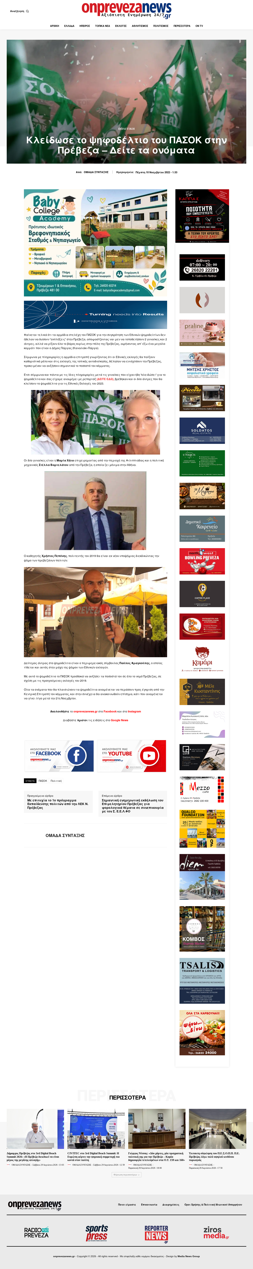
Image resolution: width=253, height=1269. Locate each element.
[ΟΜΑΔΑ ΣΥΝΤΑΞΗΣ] (32, 835)
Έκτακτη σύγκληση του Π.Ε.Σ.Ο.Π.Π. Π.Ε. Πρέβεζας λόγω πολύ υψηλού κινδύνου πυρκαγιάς (214, 1156)
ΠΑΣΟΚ (43, 780)
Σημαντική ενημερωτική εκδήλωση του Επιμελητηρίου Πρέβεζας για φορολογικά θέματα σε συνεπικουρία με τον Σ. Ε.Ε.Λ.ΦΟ (133, 805)
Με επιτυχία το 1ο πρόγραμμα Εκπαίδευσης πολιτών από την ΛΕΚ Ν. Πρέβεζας (57, 804)
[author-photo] (9, 1164)
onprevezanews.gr (64, 1256)
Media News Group (189, 1256)
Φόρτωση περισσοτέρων (125, 1174)
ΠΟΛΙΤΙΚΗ (126, 128)
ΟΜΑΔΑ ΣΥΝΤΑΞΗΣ (96, 172)
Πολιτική (56, 780)
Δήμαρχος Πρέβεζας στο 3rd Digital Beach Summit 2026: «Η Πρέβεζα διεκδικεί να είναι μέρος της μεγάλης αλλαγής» (33, 1156)
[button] (20, 11)
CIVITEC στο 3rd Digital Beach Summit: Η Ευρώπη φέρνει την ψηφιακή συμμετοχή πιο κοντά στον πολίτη (93, 1156)
